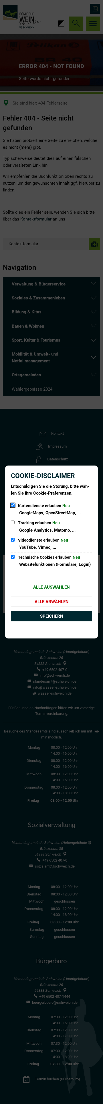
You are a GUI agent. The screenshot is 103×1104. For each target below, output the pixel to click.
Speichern (51, 616)
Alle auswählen (51, 587)
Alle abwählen (52, 601)
